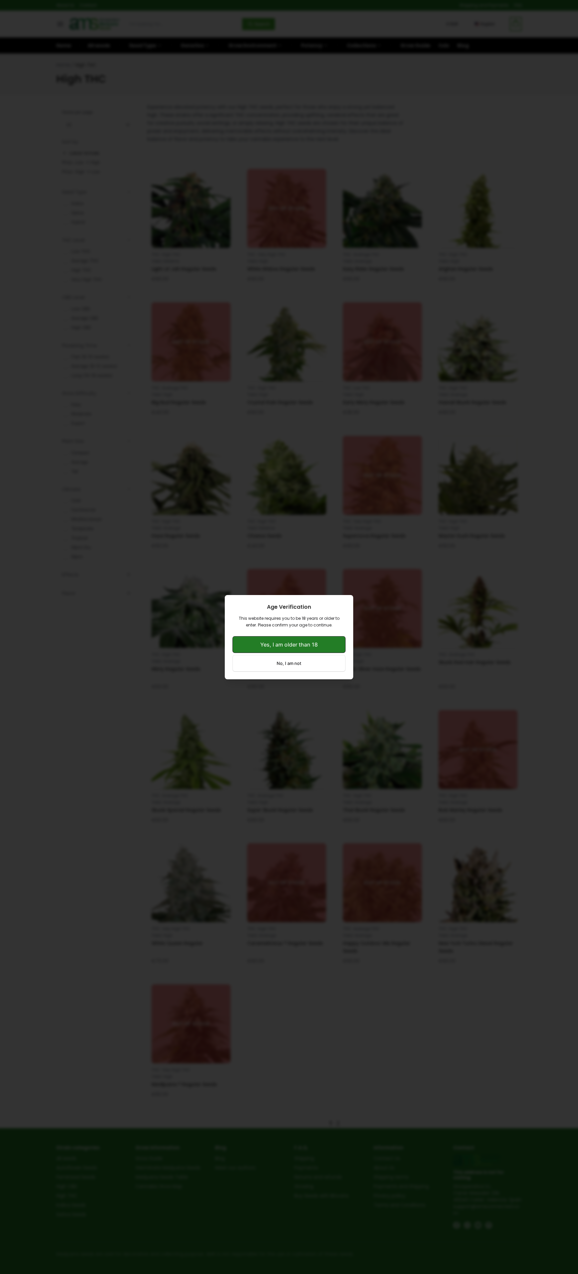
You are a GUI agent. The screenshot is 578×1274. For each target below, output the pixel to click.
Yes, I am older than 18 (289, 644)
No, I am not (289, 663)
